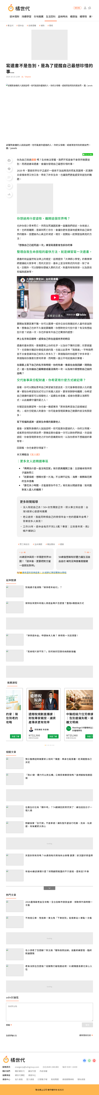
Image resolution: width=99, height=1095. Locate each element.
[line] (89, 1060)
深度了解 (21, 736)
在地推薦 (38, 16)
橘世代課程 (20, 1075)
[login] (85, 8)
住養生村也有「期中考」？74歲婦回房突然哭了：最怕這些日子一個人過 (58, 809)
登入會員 (30, 1079)
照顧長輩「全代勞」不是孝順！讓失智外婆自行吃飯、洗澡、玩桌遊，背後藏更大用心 (58, 824)
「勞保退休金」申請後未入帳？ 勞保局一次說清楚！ (52, 635)
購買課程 (77, 8)
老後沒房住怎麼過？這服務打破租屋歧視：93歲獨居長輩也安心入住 (58, 967)
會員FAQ (32, 1075)
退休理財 (14, 16)
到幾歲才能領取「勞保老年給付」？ (43, 587)
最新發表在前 (85, 1035)
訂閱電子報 (42, 1079)
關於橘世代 (20, 1071)
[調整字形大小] (9, 194)
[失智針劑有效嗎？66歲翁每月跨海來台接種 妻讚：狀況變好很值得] (15, 859)
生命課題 (38, 544)
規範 (8, 1024)
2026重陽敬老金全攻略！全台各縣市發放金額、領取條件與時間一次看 (59, 903)
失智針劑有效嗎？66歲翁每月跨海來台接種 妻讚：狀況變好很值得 (59, 855)
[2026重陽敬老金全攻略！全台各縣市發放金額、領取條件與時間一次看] (15, 906)
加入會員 (19, 1079)
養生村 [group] (10, 25)
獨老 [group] (51, 25)
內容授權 (43, 1071)
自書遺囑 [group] (32, 25)
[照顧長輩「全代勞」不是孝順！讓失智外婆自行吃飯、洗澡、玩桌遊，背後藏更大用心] (15, 827)
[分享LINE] (9, 169)
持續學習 (26, 16)
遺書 (62, 544)
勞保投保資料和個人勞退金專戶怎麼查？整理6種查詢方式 (54, 603)
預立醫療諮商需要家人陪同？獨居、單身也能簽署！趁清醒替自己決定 (58, 760)
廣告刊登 (32, 1071)
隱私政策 (81, 1079)
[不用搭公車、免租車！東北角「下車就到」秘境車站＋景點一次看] (15, 922)
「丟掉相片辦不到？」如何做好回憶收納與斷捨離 (50, 651)
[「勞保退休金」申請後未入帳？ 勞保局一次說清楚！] (15, 640)
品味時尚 (63, 16)
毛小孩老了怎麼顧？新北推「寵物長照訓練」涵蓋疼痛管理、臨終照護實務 (58, 952)
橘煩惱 (73, 16)
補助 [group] (43, 25)
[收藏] (9, 186)
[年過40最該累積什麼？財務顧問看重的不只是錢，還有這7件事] (15, 875)
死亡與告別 (24, 544)
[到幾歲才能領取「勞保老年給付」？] (15, 591)
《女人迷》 (35, 454)
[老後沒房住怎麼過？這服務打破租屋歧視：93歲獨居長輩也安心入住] (15, 970)
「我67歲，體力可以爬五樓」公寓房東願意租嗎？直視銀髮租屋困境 (58, 776)
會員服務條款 (68, 1079)
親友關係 (51, 544)
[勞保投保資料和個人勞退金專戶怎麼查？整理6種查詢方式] (15, 607)
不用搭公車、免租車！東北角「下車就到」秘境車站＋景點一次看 (58, 917)
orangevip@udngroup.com (27, 1066)
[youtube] (94, 1060)
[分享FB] (9, 160)
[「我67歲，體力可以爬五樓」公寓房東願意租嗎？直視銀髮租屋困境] (15, 779)
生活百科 (51, 16)
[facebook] (84, 1060)
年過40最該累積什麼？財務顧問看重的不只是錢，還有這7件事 (57, 871)
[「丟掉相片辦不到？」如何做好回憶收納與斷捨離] (15, 656)
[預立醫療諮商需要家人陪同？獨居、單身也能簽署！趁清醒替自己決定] (15, 763)
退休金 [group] (21, 25)
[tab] (45, 745)
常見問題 (55, 1079)
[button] (89, 8)
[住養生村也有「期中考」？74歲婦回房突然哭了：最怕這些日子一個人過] (15, 811)
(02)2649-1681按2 (51, 1066)
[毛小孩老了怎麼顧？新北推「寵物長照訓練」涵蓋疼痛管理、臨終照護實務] (15, 954)
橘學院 (83, 16)
